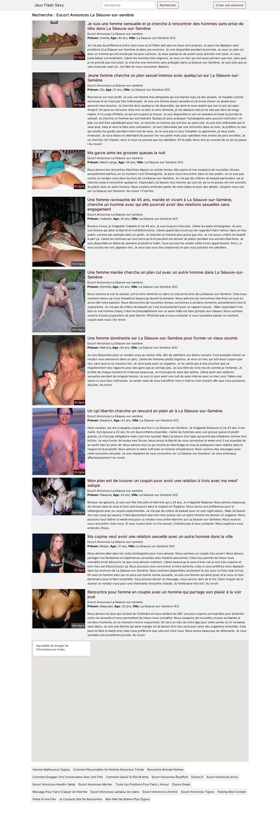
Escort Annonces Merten (95, 784)
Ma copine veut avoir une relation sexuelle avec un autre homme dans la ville (160, 536)
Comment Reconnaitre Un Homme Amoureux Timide (108, 769)
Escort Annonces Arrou (222, 777)
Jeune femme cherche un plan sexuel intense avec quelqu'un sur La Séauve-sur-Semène (163, 77)
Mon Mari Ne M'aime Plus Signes (128, 799)
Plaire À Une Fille (44, 799)
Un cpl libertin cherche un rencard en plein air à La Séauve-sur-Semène (154, 410)
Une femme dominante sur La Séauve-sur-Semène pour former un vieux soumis (162, 338)
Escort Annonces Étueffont (170, 777)
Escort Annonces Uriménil (160, 792)
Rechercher (168, 5)
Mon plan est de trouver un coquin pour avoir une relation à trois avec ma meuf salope (162, 483)
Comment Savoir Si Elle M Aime (127, 777)
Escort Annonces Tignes (197, 792)
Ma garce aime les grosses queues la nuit (126, 152)
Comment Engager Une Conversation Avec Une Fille (68, 777)
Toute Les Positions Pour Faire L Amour (142, 784)
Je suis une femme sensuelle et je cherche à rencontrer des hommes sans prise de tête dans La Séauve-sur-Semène (165, 26)
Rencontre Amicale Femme (165, 769)
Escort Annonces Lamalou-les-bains (114, 792)
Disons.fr (197, 777)
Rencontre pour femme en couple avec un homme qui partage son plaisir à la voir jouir (164, 594)
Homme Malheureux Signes (51, 769)
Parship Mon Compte (232, 792)
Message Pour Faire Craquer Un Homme (60, 792)
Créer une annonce (229, 5)
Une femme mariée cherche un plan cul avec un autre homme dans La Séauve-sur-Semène (165, 274)
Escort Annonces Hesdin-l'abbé (54, 784)
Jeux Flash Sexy (49, 5)
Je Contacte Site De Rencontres (80, 799)
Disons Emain (181, 784)
